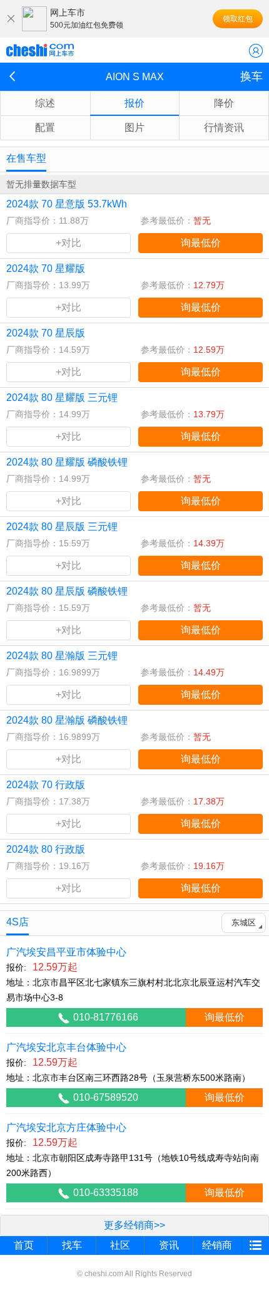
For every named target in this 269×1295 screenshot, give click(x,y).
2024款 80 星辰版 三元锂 (62, 526)
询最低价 (201, 242)
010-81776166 (105, 1017)
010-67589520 (105, 1097)
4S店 (17, 922)
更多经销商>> (134, 1225)
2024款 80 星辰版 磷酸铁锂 (67, 591)
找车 (72, 1245)
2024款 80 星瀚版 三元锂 (62, 655)
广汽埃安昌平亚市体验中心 (66, 952)
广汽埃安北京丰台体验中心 (66, 1047)
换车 (251, 76)
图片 (134, 127)
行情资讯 (224, 127)
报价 (134, 103)
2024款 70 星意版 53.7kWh (66, 204)
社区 (120, 1245)
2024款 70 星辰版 (45, 333)
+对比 (68, 242)
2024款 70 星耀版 (45, 268)
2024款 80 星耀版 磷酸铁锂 (67, 462)
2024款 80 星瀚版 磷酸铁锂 (67, 720)
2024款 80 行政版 (45, 849)
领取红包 (238, 18)
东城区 (243, 922)
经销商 (217, 1245)
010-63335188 (105, 1192)
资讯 (169, 1245)
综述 (45, 103)
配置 (45, 127)
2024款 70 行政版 (45, 784)
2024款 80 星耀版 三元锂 (62, 397)
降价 (224, 103)
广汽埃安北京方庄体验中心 (66, 1127)
